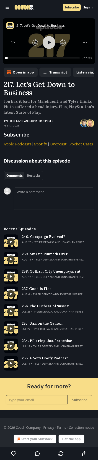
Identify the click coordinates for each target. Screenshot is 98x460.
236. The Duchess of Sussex (45, 306)
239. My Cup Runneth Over (45, 254)
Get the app (71, 439)
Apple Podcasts (17, 144)
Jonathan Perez (42, 121)
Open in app (23, 72)
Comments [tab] (14, 175)
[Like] (14, 453)
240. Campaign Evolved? (43, 236)
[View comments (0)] (37, 453)
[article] (49, 241)
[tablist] (23, 175)
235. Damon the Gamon (42, 323)
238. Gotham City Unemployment (51, 271)
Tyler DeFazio (13, 121)
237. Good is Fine (37, 289)
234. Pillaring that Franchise (47, 341)
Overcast (58, 144)
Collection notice (81, 427)
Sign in (88, 7)
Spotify (40, 144)
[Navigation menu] (7, 7)
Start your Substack (37, 439)
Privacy (48, 427)
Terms (61, 427)
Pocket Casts (81, 144)
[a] (11, 241)
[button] (13, 42)
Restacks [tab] (33, 175)
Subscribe (71, 7)
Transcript (58, 72)
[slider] (43, 58)
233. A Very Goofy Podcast (45, 358)
